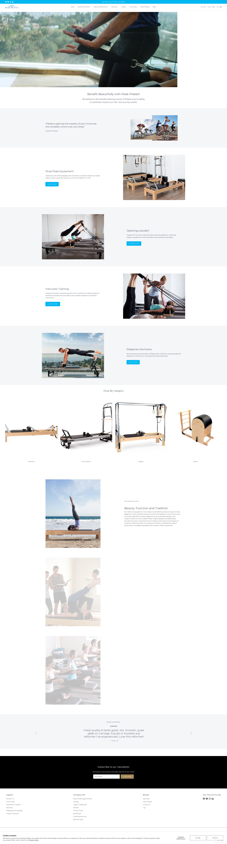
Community (133, 7)
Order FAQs (10, 802)
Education (114, 7)
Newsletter (77, 813)
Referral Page (78, 819)
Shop (72, 7)
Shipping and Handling (14, 810)
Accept (197, 838)
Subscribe (127, 776)
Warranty (9, 808)
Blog (154, 7)
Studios (123, 7)
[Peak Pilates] (12, 6)
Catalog (76, 802)
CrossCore (147, 804)
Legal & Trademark (80, 804)
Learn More (134, 243)
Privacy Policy (34, 840)
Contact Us (10, 799)
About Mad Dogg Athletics (82, 799)
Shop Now (52, 184)
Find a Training (144, 7)
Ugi (144, 808)
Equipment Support (13, 804)
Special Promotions (84, 7)
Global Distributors (80, 816)
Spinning (146, 799)
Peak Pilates (147, 802)
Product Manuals (12, 813)
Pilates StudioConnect (100, 7)
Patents (76, 808)
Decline (215, 838)
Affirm (123, 2)
